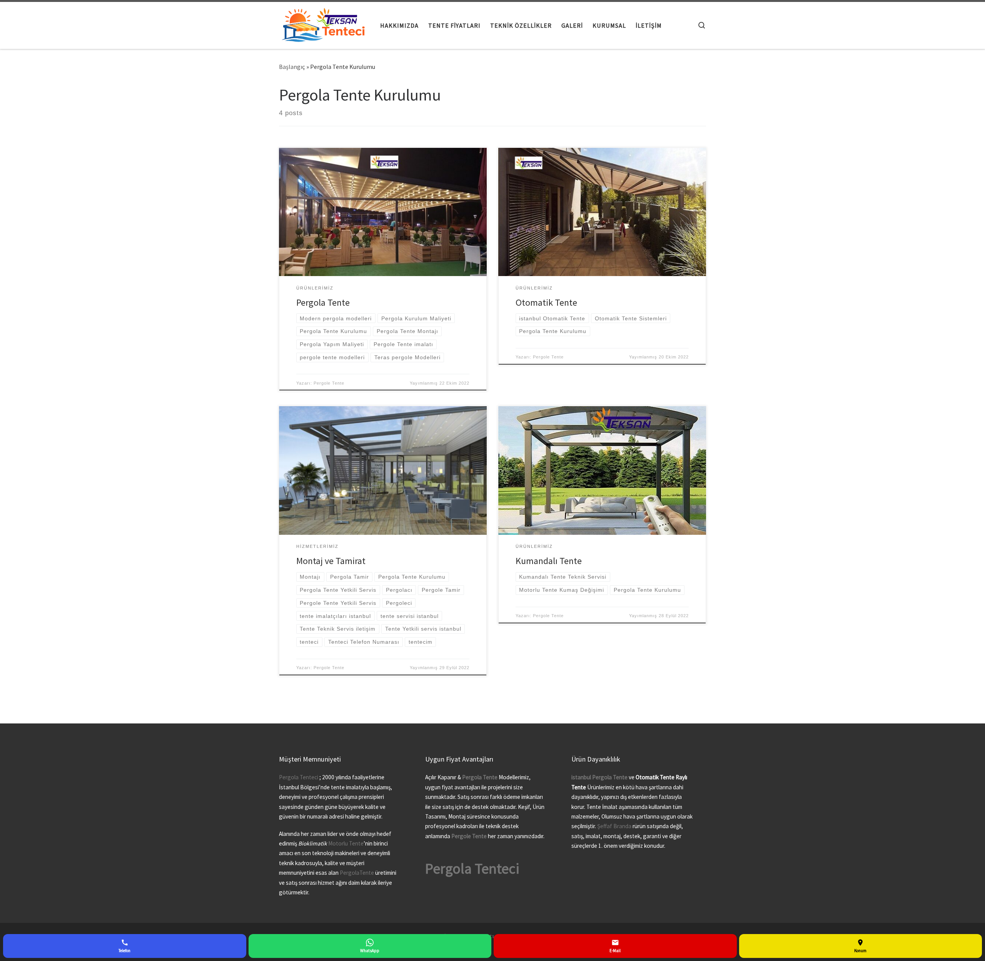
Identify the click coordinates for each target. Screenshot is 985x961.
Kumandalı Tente (549, 561)
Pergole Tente (329, 383)
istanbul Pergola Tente (600, 777)
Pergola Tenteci (298, 777)
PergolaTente (357, 872)
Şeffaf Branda (614, 826)
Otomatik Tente (546, 302)
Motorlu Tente (346, 843)
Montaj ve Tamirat (331, 561)
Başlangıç (292, 66)
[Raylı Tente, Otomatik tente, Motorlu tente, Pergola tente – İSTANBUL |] (324, 23)
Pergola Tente (323, 302)
